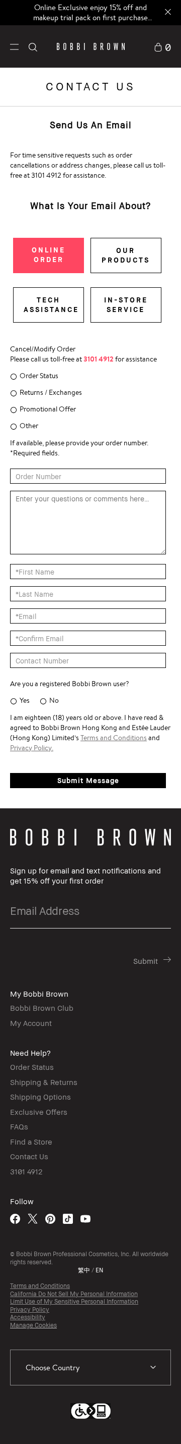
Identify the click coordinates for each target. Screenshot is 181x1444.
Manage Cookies (33, 1325)
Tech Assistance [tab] (51, 304)
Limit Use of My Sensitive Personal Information (74, 1301)
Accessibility (27, 1317)
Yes (25, 700)
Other (29, 425)
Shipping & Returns (43, 1082)
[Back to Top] (162, 1423)
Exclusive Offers (38, 1111)
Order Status (39, 375)
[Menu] (14, 45)
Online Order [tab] (48, 254)
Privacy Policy (29, 1309)
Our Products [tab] (126, 255)
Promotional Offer (48, 409)
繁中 (84, 1270)
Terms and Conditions (40, 1286)
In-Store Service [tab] (126, 304)
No (54, 700)
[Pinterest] (50, 1218)
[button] (14, 46)
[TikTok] (68, 1218)
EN (99, 1270)
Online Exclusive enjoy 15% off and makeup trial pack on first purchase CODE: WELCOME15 (90, 17)
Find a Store (31, 1141)
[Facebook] (15, 1218)
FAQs (19, 1126)
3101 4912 (26, 1171)
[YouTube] (85, 1218)
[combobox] (90, 1368)
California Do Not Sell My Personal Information (74, 1294)
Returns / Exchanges (51, 392)
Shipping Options (40, 1096)
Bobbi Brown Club (41, 1007)
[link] (162, 46)
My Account (31, 1022)
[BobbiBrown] (91, 46)
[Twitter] (33, 1218)
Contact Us (29, 1156)
